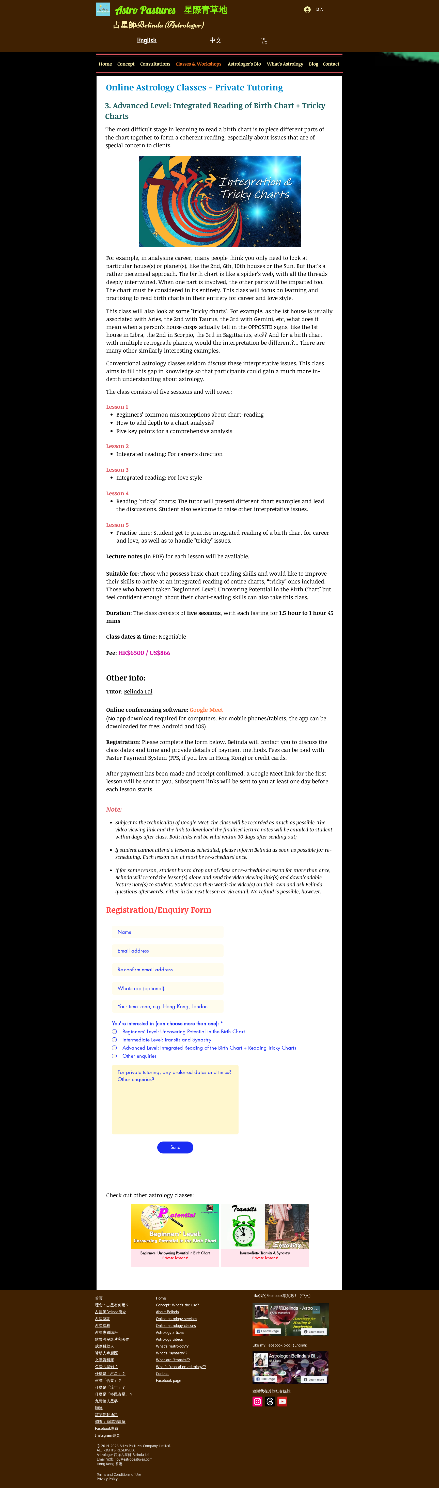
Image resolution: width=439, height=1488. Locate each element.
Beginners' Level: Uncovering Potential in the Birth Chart (246, 589)
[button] (264, 41)
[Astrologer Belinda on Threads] (270, 1401)
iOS (200, 726)
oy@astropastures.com (134, 1459)
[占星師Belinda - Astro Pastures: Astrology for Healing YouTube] (282, 1401)
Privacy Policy (107, 1479)
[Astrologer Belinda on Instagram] (257, 1401)
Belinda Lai (138, 691)
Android (172, 726)
